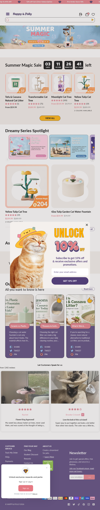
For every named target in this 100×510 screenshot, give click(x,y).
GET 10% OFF (70, 280)
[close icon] (87, 225)
